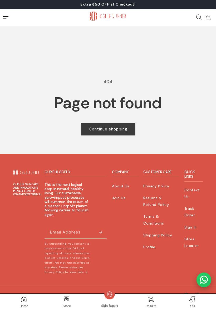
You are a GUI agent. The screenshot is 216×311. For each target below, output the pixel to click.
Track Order (189, 211)
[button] (199, 16)
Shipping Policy (157, 235)
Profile (149, 247)
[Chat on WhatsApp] (204, 280)
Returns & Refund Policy (156, 201)
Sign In (190, 227)
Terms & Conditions (153, 219)
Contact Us (192, 193)
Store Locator (191, 242)
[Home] (108, 17)
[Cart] (208, 17)
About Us (120, 186)
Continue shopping (108, 129)
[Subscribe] (100, 232)
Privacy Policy (156, 186)
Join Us (118, 198)
